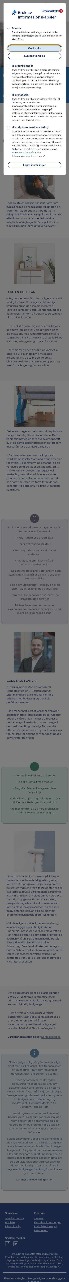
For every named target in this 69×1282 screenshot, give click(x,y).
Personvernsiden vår (23, 152)
